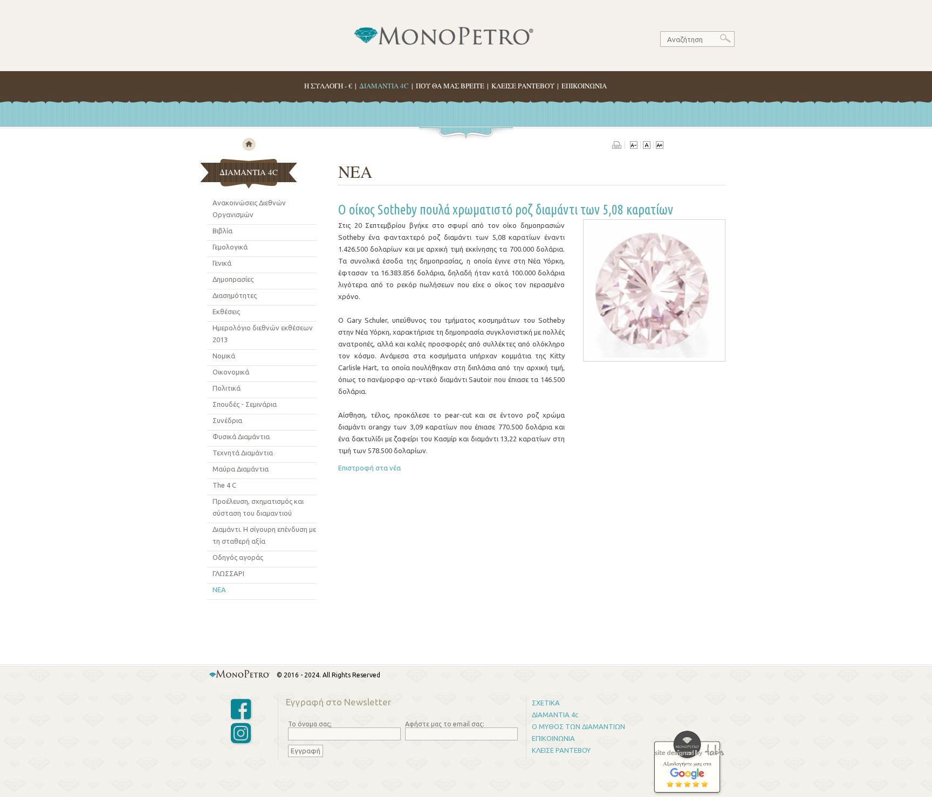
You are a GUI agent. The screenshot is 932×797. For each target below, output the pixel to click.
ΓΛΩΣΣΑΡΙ (228, 573)
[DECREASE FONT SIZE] (634, 146)
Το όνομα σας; (310, 723)
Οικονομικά (231, 372)
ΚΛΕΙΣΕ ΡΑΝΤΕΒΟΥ (522, 86)
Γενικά (222, 263)
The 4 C (224, 485)
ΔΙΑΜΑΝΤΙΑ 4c (555, 714)
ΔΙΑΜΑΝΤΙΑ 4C (384, 86)
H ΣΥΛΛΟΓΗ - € (328, 86)
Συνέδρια (227, 420)
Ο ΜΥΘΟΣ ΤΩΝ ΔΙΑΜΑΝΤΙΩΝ (578, 726)
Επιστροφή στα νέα (369, 468)
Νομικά (224, 355)
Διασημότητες (235, 295)
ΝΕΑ (219, 589)
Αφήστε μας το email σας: (444, 723)
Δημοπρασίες (233, 279)
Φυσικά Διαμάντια (241, 436)
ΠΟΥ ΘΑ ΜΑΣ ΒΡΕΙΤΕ (450, 86)
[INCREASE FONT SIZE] (659, 146)
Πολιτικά (227, 388)
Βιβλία (222, 230)
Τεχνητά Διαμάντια (243, 452)
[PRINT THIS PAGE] (618, 146)
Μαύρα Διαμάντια (241, 469)
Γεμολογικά (230, 247)
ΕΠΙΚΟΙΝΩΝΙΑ (584, 86)
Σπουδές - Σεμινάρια (245, 404)
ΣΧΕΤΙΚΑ (546, 702)
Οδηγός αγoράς (238, 557)
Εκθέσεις (226, 311)
